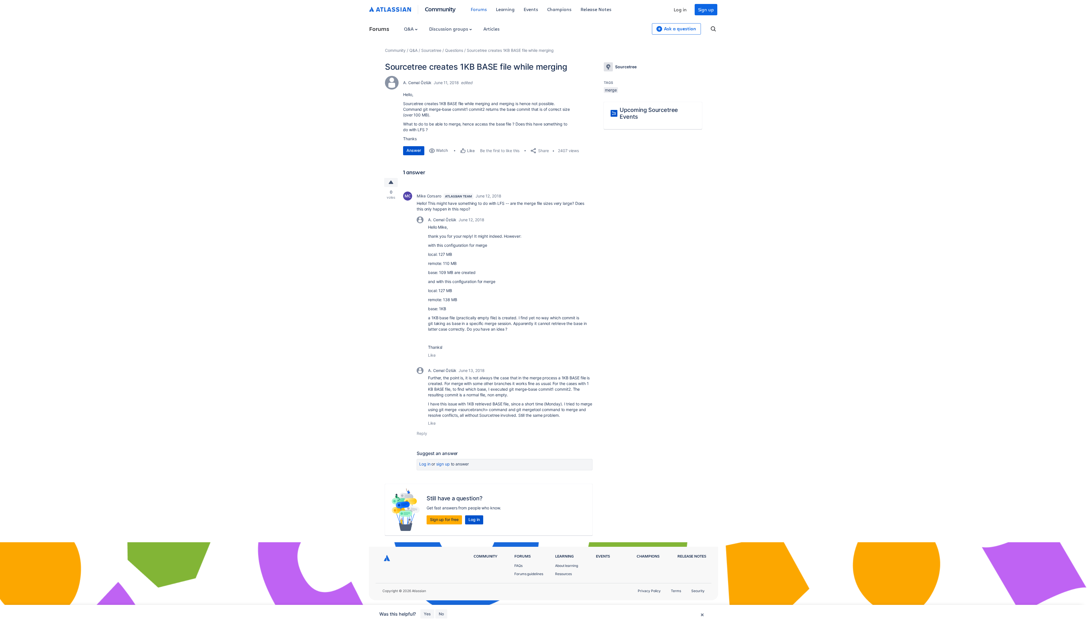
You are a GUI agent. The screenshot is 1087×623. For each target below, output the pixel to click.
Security (698, 591)
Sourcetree (431, 50)
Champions (559, 9)
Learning (505, 9)
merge (611, 90)
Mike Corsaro (429, 196)
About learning (566, 566)
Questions (454, 50)
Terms (676, 591)
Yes (427, 613)
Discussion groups (449, 29)
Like (432, 355)
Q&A (409, 29)
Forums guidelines (528, 574)
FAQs (518, 566)
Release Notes (596, 9)
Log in (680, 9)
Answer (413, 150)
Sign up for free (444, 519)
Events (531, 9)
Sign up (706, 9)
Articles (491, 29)
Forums (479, 9)
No (441, 613)
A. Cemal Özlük (417, 82)
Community (440, 9)
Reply (422, 433)
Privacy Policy (649, 591)
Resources (563, 574)
